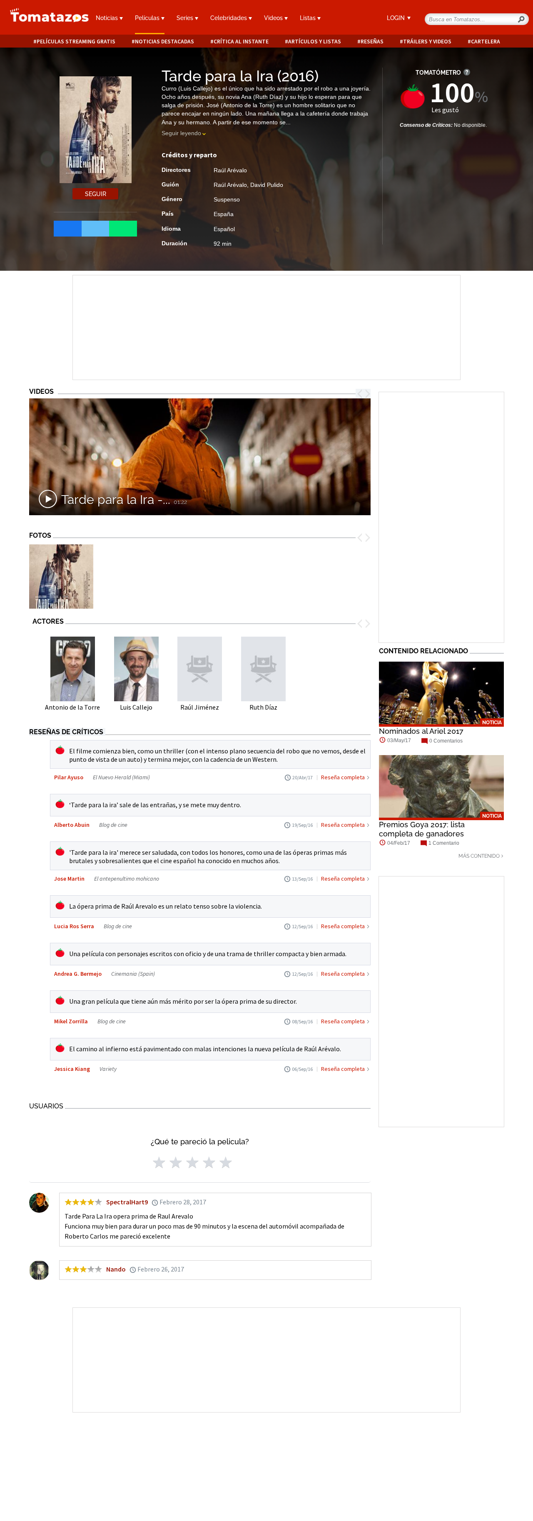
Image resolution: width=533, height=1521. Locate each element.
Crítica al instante (241, 41)
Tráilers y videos (427, 41)
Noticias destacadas (164, 41)
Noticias (108, 18)
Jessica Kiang (72, 1069)
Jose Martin (69, 878)
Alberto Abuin (72, 824)
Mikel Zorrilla (71, 1021)
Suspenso (227, 199)
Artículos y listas (314, 41)
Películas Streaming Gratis (76, 41)
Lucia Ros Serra (74, 926)
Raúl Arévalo (230, 170)
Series (186, 18)
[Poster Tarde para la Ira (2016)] (61, 576)
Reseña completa (343, 777)
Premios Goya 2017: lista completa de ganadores (422, 829)
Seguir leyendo (181, 133)
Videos (274, 18)
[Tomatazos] (44, 18)
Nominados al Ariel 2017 (421, 731)
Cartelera (485, 41)
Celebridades (229, 18)
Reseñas (372, 41)
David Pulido (266, 184)
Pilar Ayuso (68, 777)
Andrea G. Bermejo (78, 973)
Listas (308, 18)
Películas (148, 18)
